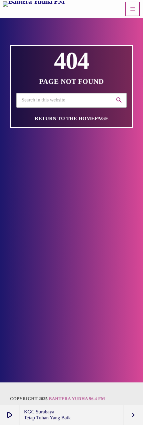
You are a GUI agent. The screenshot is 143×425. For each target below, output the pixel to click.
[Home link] (34, 9)
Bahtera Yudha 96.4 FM (77, 398)
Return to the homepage (72, 118)
